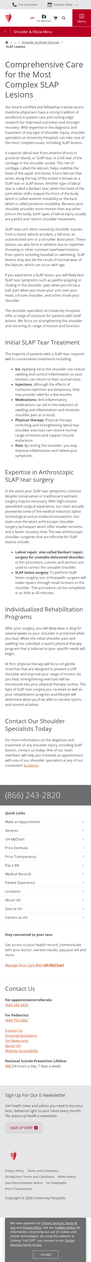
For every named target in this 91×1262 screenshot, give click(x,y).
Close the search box (70, 18)
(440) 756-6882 (16, 1020)
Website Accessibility (21, 1050)
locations (31, 765)
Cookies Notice (65, 1228)
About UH (13, 1045)
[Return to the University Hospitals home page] (8, 18)
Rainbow (32, 18)
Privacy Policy (32, 1228)
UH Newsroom (17, 1040)
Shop (55, 18)
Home (6, 42)
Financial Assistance (21, 1035)
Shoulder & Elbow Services (40, 42)
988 (8, 1066)
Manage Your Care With (34, 965)
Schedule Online (63, 4)
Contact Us (14, 1030)
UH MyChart (44, 19)
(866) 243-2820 (33, 795)
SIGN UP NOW (21, 1127)
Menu (82, 21)
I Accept (45, 1254)
